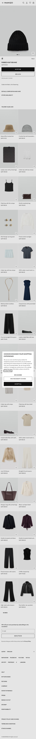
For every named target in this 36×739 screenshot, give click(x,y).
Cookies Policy (8, 371)
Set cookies (18, 375)
